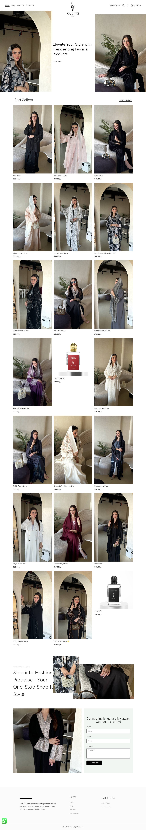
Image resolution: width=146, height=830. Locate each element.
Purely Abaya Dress (101, 486)
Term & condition (106, 807)
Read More (57, 62)
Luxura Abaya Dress (101, 408)
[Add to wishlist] (50, 113)
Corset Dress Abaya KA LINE (105, 253)
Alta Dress (17, 176)
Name (88, 727)
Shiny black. (99, 564)
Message (89, 746)
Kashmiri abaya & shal (21, 408)
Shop (71, 806)
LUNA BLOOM (59, 379)
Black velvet (98, 176)
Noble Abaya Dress (20, 486)
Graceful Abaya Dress (21, 331)
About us (73, 809)
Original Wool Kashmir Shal (64, 486)
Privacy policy (105, 803)
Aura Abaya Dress (60, 176)
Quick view (50, 108)
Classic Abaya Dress (20, 253)
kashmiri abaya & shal (102, 331)
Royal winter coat (19, 564)
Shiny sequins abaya (20, 641)
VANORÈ (97, 611)
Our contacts (74, 813)
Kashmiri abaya (59, 331)
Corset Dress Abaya (61, 253)
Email (88, 737)
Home (72, 802)
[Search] (123, 5)
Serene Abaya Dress (61, 564)
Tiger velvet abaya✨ (61, 641)
